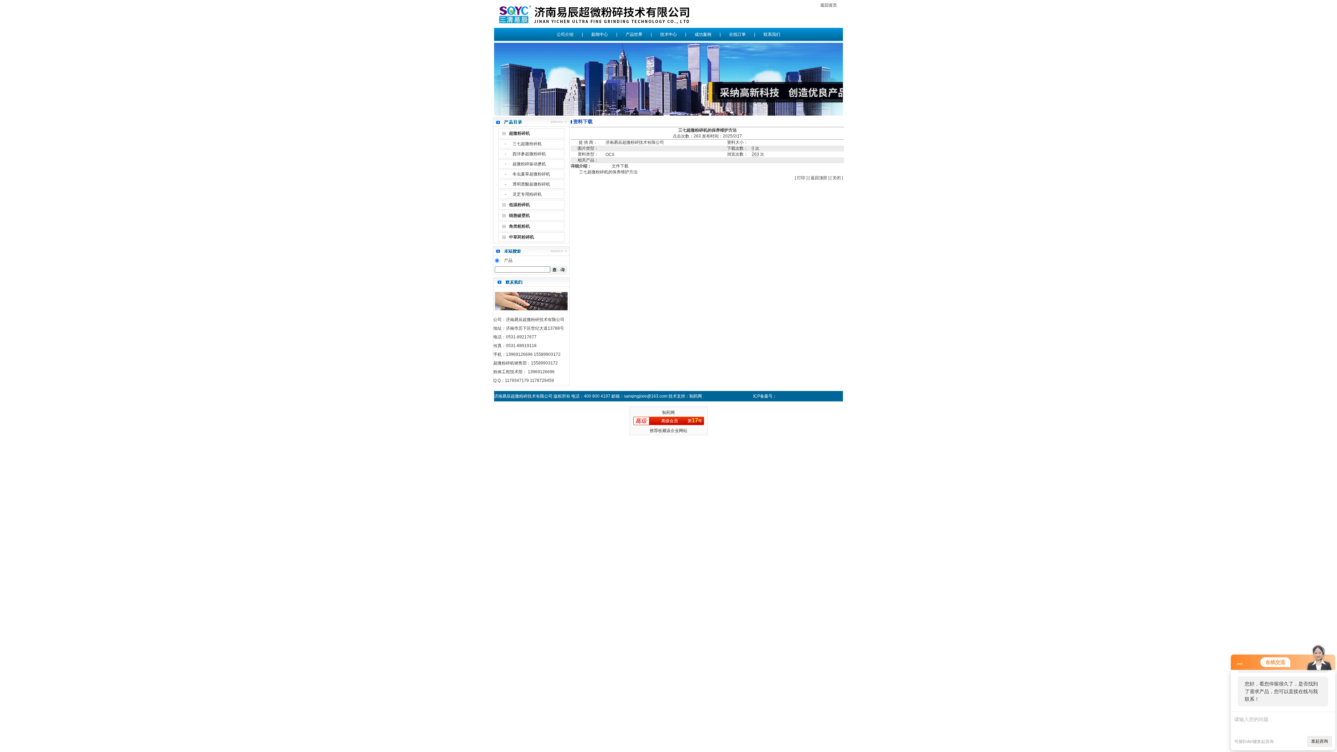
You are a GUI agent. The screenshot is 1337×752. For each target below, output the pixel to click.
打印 (800, 177)
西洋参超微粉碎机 (529, 153)
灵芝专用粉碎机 (527, 194)
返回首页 (828, 5)
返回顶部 (819, 177)
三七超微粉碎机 (527, 143)
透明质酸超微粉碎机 (531, 184)
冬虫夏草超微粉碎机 (531, 174)
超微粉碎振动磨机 (529, 164)
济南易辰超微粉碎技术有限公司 (634, 142)
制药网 (668, 412)
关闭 (836, 177)
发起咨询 (1319, 741)
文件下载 (620, 166)
